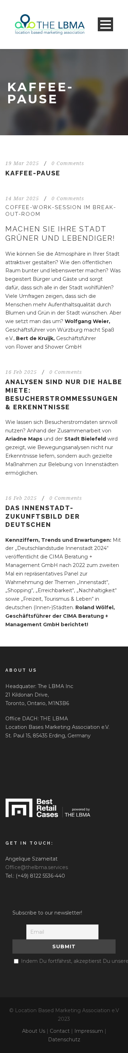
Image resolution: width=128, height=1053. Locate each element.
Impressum (88, 1031)
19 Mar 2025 (22, 163)
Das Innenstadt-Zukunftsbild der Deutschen (42, 516)
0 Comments (68, 163)
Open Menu (105, 24)
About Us (33, 1031)
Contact (60, 1031)
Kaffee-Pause (32, 173)
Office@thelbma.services (36, 867)
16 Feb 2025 (21, 372)
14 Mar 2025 (22, 198)
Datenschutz (64, 1039)
